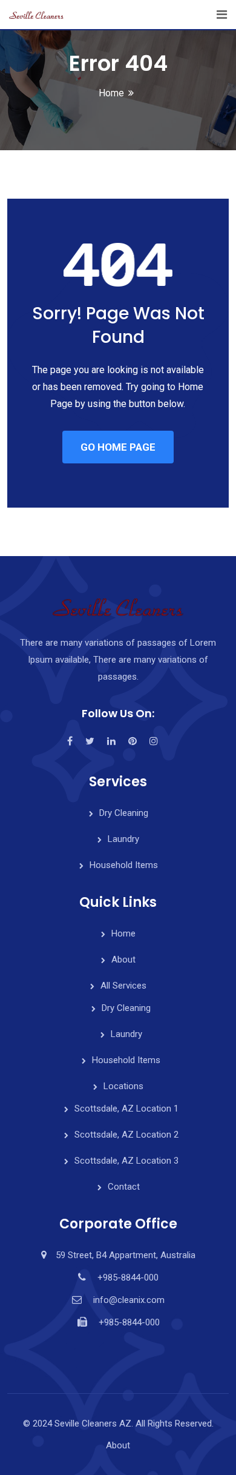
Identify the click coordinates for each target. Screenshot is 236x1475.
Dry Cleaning (123, 812)
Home (111, 93)
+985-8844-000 (128, 1277)
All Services (123, 985)
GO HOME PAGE (118, 447)
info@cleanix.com (129, 1299)
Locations (123, 1086)
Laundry (123, 839)
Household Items (124, 865)
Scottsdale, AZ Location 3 (126, 1160)
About (123, 959)
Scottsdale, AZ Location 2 (126, 1134)
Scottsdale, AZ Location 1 (126, 1108)
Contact (124, 1186)
